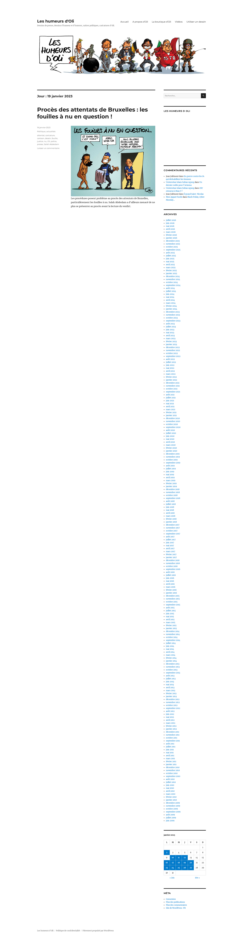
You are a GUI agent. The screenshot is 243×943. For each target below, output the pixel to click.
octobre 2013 (171, 670)
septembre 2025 (173, 250)
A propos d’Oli (140, 21)
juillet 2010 (171, 782)
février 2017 (171, 554)
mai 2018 (170, 510)
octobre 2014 (171, 637)
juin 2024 (170, 294)
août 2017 (170, 537)
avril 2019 (170, 477)
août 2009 (170, 815)
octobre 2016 (172, 566)
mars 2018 (170, 516)
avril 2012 (170, 720)
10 (173, 857)
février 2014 (171, 658)
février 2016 (171, 590)
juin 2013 (170, 681)
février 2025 (171, 270)
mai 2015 (170, 616)
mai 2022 (170, 368)
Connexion (171, 899)
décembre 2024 (173, 276)
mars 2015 (170, 622)
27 (191, 868)
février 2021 (171, 412)
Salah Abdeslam (51, 144)
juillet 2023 (171, 327)
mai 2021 (170, 403)
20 (191, 862)
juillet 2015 (171, 610)
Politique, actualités (46, 131)
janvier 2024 (171, 309)
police (54, 141)
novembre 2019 (173, 457)
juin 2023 (170, 329)
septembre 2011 (173, 741)
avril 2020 (170, 442)
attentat (41, 135)
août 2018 (170, 501)
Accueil (124, 21)
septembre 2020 (173, 427)
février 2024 (171, 306)
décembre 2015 (172, 596)
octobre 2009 (172, 809)
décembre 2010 (172, 767)
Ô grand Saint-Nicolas (194, 194)
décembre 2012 (172, 699)
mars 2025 (171, 267)
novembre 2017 (173, 528)
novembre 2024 (173, 279)
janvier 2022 (171, 380)
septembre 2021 (173, 392)
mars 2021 (170, 409)
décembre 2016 (173, 560)
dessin (48, 138)
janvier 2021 (171, 415)
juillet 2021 (171, 397)
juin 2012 (170, 714)
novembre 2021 (173, 386)
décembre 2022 (173, 347)
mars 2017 (170, 551)
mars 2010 (170, 794)
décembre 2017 (172, 525)
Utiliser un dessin (196, 21)
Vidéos (179, 21)
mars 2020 (171, 445)
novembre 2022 (173, 350)
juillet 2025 (171, 256)
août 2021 (170, 395)
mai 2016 (170, 581)
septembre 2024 (173, 285)
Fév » (197, 878)
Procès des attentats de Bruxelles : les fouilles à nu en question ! (92, 113)
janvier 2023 (171, 344)
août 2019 (170, 466)
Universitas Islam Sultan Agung (180, 182)
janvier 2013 (171, 696)
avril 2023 (170, 335)
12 (185, 857)
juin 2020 (170, 436)
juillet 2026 (171, 220)
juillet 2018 (171, 504)
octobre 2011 (171, 738)
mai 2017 (170, 545)
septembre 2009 (173, 812)
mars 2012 (170, 723)
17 (173, 862)
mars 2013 (170, 690)
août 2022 (170, 359)
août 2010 (170, 779)
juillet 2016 (171, 575)
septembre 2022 (173, 356)
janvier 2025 (171, 273)
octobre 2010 (171, 773)
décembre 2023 (173, 312)
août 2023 (170, 324)
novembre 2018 (173, 492)
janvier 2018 (171, 522)
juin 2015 (170, 613)
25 (179, 868)
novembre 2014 (173, 634)
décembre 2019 (173, 454)
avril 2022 (170, 371)
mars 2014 (170, 655)
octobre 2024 (172, 282)
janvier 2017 (171, 557)
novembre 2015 (173, 599)
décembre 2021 (172, 383)
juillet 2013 (171, 678)
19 (185, 862)
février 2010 (171, 797)
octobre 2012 (171, 705)
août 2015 (170, 608)
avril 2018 (170, 513)
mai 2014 (170, 649)
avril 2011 (170, 755)
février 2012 (171, 726)
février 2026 (171, 235)
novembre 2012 (173, 702)
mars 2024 (171, 303)
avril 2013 (170, 687)
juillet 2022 (171, 362)
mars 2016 (170, 587)
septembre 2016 (173, 569)
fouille (55, 138)
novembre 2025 (173, 244)
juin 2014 (170, 646)
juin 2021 (170, 400)
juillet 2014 (171, 643)
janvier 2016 (171, 593)
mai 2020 (170, 439)
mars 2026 (171, 232)
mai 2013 (170, 684)
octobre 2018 (171, 495)
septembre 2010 (173, 776)
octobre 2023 (172, 318)
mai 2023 (170, 332)
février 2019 (171, 483)
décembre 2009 (173, 803)
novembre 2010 (173, 770)
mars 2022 (171, 374)
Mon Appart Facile (174, 197)
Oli (48, 141)
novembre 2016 (173, 563)
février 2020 (171, 448)
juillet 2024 (171, 291)
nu (45, 141)
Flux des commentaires (176, 905)
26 (185, 868)
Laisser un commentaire (48, 148)
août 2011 (170, 744)
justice (40, 141)
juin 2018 (170, 507)
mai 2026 (170, 226)
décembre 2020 (173, 418)
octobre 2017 (171, 531)
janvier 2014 (171, 661)
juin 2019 (170, 471)
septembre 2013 (173, 673)
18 (179, 862)
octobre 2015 (171, 602)
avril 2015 (170, 619)
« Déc (172, 878)
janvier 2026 (171, 238)
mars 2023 (170, 338)
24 (173, 868)
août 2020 (170, 430)
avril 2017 (170, 548)
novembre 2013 (173, 667)
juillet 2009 (171, 818)
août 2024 (170, 288)
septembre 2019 (173, 463)
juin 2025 (170, 258)
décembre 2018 (172, 489)
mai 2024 (170, 297)
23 (167, 868)
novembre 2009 (173, 806)
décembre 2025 (173, 241)
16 (167, 862)
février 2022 (171, 377)
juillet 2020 (171, 433)
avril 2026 (170, 229)
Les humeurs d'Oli (55, 21)
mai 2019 (170, 474)
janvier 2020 (171, 451)
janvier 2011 (171, 764)
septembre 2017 (173, 534)
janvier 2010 (171, 800)
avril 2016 (170, 584)
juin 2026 (170, 223)
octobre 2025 (172, 247)
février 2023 (171, 341)
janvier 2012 (171, 729)
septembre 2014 (173, 640)
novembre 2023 (173, 315)
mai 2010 (170, 788)
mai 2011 (170, 752)
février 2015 (171, 625)
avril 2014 (170, 652)
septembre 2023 (173, 321)
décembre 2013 (172, 664)
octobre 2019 (172, 460)
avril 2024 (170, 300)
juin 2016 (170, 578)
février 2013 (171, 693)
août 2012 (170, 711)
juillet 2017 (171, 539)
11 (179, 857)
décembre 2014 (172, 631)
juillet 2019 (171, 468)
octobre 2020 (172, 424)
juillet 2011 (170, 747)
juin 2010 (170, 785)
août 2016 (170, 572)
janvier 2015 (171, 628)
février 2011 (171, 761)
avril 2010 (170, 791)
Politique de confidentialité (68, 930)
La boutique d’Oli (161, 21)
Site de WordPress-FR (176, 908)
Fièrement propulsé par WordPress (98, 930)
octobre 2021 (171, 389)
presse (40, 144)
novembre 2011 (172, 735)
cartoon (40, 138)
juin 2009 (170, 820)
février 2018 (171, 519)
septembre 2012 (173, 708)
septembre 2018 (173, 498)
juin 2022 (170, 365)
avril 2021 (170, 406)
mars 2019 (170, 480)
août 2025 (170, 253)
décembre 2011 (172, 732)
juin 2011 (170, 749)
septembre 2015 (173, 605)
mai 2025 (170, 261)
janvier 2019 (171, 486)
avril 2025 (170, 264)
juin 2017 (170, 542)
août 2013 (170, 676)
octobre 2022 (172, 353)
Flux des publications (175, 902)
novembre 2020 (173, 421)
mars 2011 (170, 758)
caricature (50, 135)
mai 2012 (170, 717)
